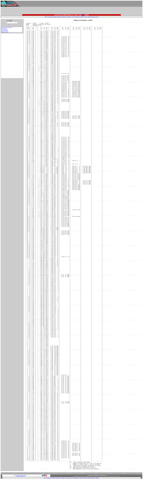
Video (97, 16)
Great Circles (93, 16)
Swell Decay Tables (4, 29)
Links (24, 476)
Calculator (97, 477)
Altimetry (69, 16)
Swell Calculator (4, 28)
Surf (66, 16)
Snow (72, 16)
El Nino (85, 16)
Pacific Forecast (77, 16)
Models (58, 16)
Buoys (46, 16)
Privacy (25, 475)
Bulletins (54, 16)
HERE (83, 14)
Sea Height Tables (4, 30)
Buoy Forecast (50, 16)
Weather (63, 16)
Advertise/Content (19, 476)
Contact (15, 475)
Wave (61, 16)
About (18, 475)
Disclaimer (22, 475)
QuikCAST (82, 16)
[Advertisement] (81, 3)
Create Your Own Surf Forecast (6, 27)
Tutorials (89, 16)
